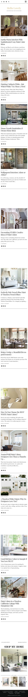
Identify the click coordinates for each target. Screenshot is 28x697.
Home (16, 691)
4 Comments (3, 183)
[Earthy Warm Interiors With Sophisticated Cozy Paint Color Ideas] (14, 25)
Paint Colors (4, 37)
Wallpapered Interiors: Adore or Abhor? (13, 173)
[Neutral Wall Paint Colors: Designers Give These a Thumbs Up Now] (14, 440)
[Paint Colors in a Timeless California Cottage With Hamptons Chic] (14, 587)
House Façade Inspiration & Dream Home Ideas (12, 129)
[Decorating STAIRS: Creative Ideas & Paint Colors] (14, 218)
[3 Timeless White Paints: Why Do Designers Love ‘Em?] (14, 485)
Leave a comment (5, 303)
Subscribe (17, 692)
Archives (10, 692)
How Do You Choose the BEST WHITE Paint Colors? (12, 413)
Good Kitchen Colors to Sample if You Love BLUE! (14, 560)
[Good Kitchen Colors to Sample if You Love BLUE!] (14, 545)
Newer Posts (22, 642)
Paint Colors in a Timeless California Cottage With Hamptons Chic (11, 603)
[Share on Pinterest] (5, 56)
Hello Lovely (14, 8)
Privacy (23, 692)
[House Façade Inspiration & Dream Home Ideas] (14, 114)
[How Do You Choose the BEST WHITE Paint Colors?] (14, 398)
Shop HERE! (22, 691)
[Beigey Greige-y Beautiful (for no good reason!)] (14, 338)
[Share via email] (2, 56)
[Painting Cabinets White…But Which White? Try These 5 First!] (14, 70)
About (4, 692)
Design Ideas (4, 170)
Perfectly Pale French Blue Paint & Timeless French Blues (13, 293)
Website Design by (14, 695)
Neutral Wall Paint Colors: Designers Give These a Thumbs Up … (13, 456)
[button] (26, 1)
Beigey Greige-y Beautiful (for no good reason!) (13, 353)
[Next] (26, 682)
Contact (11, 693)
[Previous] (2, 682)
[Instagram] (1, 1)
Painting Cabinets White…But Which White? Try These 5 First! (13, 85)
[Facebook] (6, 1)
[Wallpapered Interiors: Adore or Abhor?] (14, 158)
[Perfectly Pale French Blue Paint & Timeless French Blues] (14, 278)
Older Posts (6, 642)
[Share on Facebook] (3, 56)
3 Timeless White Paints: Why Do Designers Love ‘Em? (13, 500)
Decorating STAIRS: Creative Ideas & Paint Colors (12, 233)
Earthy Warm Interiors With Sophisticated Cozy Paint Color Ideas (13, 41)
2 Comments (3, 97)
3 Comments (3, 53)
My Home (17, 693)
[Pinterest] (3, 1)
